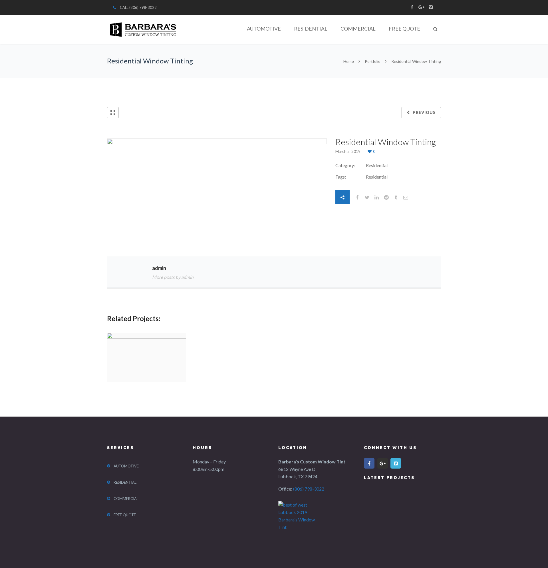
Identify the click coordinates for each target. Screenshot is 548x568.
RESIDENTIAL (310, 28)
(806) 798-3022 (143, 7)
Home (349, 61)
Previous (424, 112)
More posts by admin (173, 277)
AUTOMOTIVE (264, 28)
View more (146, 357)
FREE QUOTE (404, 28)
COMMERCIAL (358, 28)
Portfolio (372, 61)
